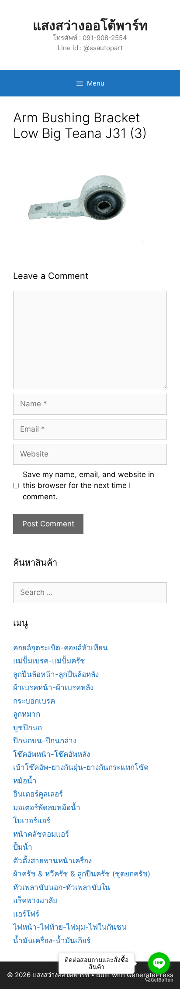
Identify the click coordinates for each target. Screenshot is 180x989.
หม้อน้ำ (25, 780)
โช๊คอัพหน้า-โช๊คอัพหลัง (51, 754)
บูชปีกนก (27, 727)
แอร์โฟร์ (26, 914)
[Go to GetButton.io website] (159, 980)
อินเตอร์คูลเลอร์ (38, 794)
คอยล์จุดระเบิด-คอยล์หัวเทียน (60, 647)
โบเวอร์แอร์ (31, 820)
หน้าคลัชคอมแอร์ (41, 834)
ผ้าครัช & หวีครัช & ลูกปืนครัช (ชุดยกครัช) (81, 873)
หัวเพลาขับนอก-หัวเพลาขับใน (61, 887)
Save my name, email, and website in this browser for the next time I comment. (88, 485)
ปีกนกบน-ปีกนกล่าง (44, 740)
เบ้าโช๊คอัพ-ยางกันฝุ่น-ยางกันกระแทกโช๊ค (81, 767)
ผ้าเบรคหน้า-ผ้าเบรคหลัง (53, 687)
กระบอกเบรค (34, 701)
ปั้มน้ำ (22, 847)
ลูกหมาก (26, 714)
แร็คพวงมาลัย (35, 900)
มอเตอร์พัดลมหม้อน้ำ (46, 807)
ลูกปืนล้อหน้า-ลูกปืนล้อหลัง (56, 674)
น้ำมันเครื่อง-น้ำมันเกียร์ (51, 940)
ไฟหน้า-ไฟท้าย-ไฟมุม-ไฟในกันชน (70, 927)
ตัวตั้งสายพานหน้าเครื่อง (52, 860)
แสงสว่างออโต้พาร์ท (90, 25)
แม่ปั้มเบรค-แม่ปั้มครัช (49, 660)
